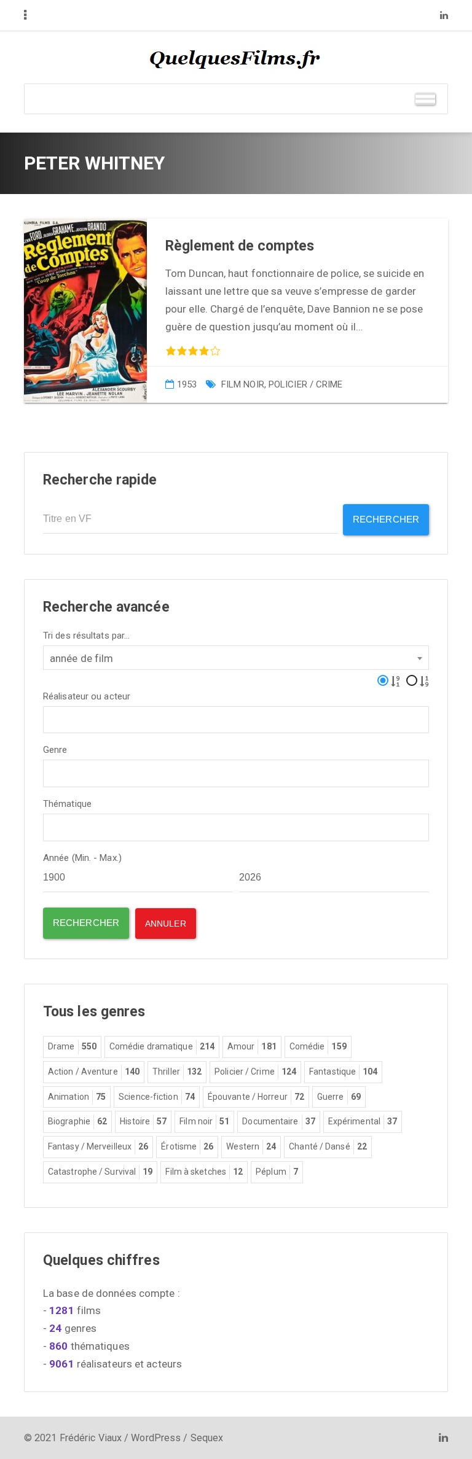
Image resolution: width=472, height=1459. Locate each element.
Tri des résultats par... (86, 635)
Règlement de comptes (239, 246)
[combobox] (236, 657)
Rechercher (386, 519)
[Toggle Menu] (425, 98)
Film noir (242, 384)
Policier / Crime (306, 384)
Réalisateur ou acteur (86, 696)
